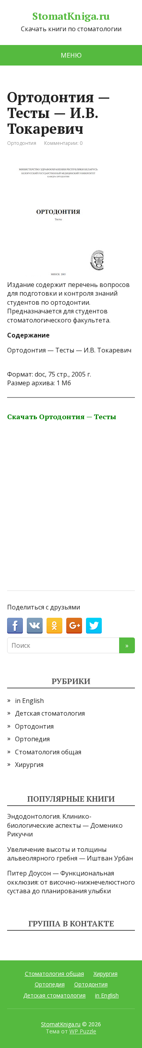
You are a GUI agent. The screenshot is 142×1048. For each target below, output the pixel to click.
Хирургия (29, 764)
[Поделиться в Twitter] (94, 626)
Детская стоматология (50, 713)
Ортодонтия (21, 143)
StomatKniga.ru (71, 16)
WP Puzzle (82, 1031)
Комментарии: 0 (63, 143)
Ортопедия (32, 739)
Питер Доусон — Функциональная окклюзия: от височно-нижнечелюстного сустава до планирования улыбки (71, 882)
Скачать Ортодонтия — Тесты (61, 416)
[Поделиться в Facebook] (15, 626)
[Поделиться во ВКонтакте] (35, 626)
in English (29, 700)
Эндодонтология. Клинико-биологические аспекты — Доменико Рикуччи (65, 825)
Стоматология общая (48, 752)
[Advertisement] (71, 496)
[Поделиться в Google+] (74, 626)
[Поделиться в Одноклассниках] (54, 626)
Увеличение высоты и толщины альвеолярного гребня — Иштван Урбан (70, 853)
